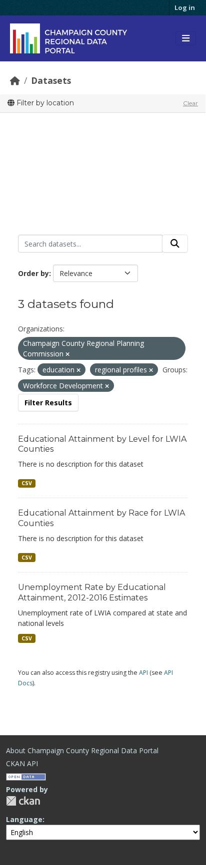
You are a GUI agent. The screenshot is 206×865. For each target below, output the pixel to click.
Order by (33, 273)
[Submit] (175, 244)
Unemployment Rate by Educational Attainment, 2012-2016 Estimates (92, 592)
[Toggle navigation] (186, 38)
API (143, 672)
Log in (184, 7)
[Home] (15, 80)
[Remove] (68, 354)
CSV (27, 483)
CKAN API (22, 763)
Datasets (51, 80)
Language (24, 819)
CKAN (23, 801)
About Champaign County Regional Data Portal (82, 750)
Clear (190, 103)
